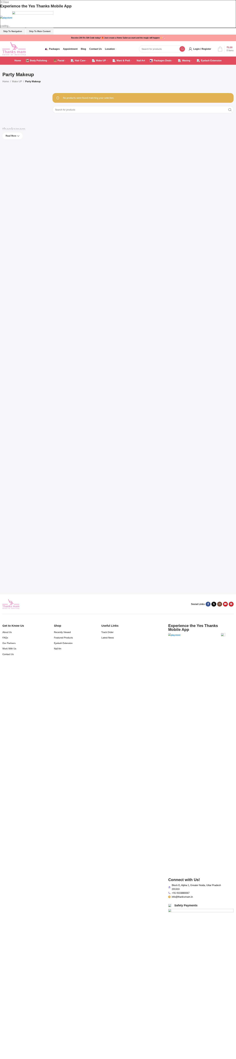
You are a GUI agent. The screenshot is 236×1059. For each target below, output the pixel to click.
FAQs (5, 637)
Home (5, 81)
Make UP (17, 81)
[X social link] (213, 604)
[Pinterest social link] (231, 604)
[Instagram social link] (219, 604)
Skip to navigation (12, 31)
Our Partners (9, 643)
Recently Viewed (62, 632)
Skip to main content (39, 31)
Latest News (107, 637)
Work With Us (9, 648)
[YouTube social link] (225, 604)
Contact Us (8, 654)
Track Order (107, 632)
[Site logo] (14, 48)
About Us (7, 632)
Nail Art (57, 648)
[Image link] (10, 604)
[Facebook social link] (208, 604)
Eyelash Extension (63, 643)
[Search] (182, 49)
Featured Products (63, 637)
